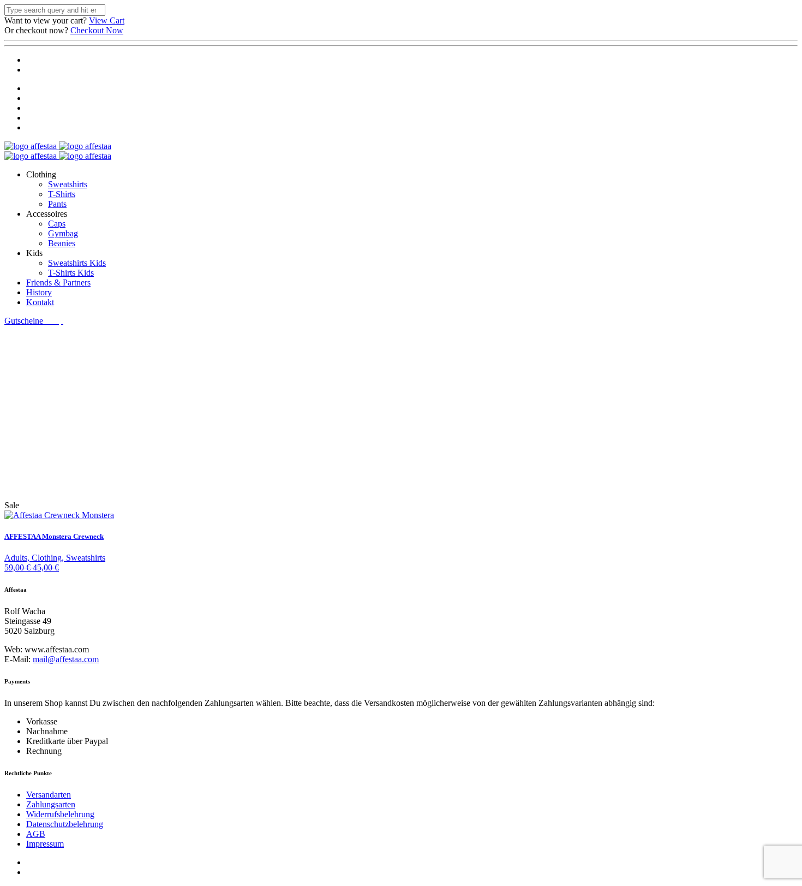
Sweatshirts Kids (77, 262)
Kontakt (40, 302)
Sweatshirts (67, 184)
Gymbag (63, 233)
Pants (57, 204)
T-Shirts (61, 194)
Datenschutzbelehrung (64, 824)
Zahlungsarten (50, 804)
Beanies (61, 243)
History (39, 292)
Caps (56, 223)
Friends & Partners (58, 282)
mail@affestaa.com (66, 659)
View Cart (106, 20)
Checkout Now (96, 30)
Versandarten (48, 794)
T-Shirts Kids (71, 272)
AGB (35, 834)
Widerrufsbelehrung (60, 814)
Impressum (45, 843)
